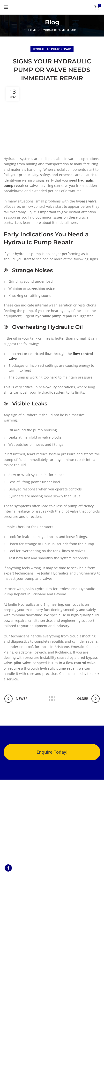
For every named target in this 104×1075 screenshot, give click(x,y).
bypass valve (86, 201)
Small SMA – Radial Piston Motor (19, 924)
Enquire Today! (52, 752)
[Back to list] (52, 698)
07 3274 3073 (19, 1012)
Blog (7, 983)
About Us (11, 961)
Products (11, 968)
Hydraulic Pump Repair (58, 30)
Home (32, 30)
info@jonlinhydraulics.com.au (32, 1026)
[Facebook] (8, 868)
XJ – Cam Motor (16, 905)
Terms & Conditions (20, 975)
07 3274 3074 (19, 1019)
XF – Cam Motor (16, 913)
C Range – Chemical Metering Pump (20, 894)
